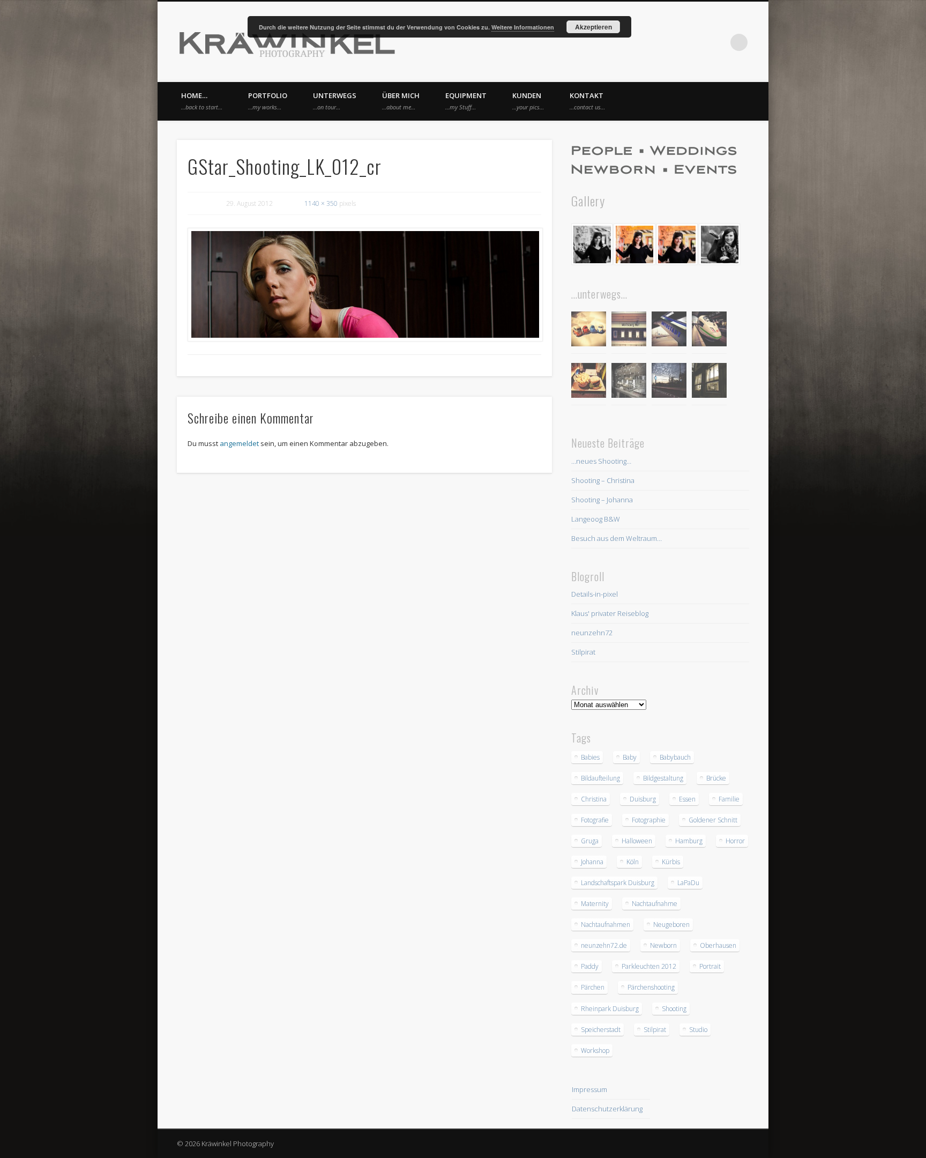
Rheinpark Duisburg (610, 1008)
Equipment (466, 101)
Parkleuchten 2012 (649, 966)
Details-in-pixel (594, 594)
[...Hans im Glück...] (588, 382)
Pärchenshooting (651, 987)
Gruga (590, 840)
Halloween (637, 840)
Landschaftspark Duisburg (617, 882)
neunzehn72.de (604, 945)
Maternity (595, 903)
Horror (735, 840)
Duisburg (643, 799)
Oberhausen (718, 945)
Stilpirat (583, 652)
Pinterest (695, 42)
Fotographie (649, 820)
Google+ (717, 42)
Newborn (663, 945)
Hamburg (689, 840)
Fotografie (595, 820)
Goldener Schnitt (713, 820)
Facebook (673, 42)
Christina (594, 799)
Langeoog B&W (595, 519)
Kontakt (587, 101)
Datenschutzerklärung (607, 1109)
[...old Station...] (628, 330)
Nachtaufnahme (654, 903)
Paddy (590, 966)
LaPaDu (688, 882)
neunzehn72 (592, 632)
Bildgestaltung (663, 778)
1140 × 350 (321, 203)
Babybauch (675, 757)
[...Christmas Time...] (628, 382)
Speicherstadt (601, 1029)
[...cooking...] (709, 382)
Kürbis (671, 861)
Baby (630, 757)
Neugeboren (671, 924)
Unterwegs (334, 101)
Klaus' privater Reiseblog (609, 613)
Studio (698, 1029)
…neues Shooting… (601, 461)
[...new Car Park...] (588, 330)
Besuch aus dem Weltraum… (616, 538)
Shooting (674, 1008)
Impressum (589, 1089)
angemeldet (239, 443)
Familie (729, 799)
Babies (590, 757)
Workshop (595, 1050)
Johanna (592, 861)
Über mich (401, 101)
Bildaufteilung (600, 778)
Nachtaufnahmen (605, 924)
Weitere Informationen (522, 27)
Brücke (716, 778)
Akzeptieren (593, 27)
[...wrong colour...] (709, 330)
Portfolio (267, 101)
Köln (632, 861)
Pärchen (592, 987)
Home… (201, 101)
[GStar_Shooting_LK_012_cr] (364, 285)
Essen (687, 799)
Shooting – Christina (602, 480)
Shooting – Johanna (602, 499)
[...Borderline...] (669, 382)
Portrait (710, 966)
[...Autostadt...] (669, 330)
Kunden (528, 101)
